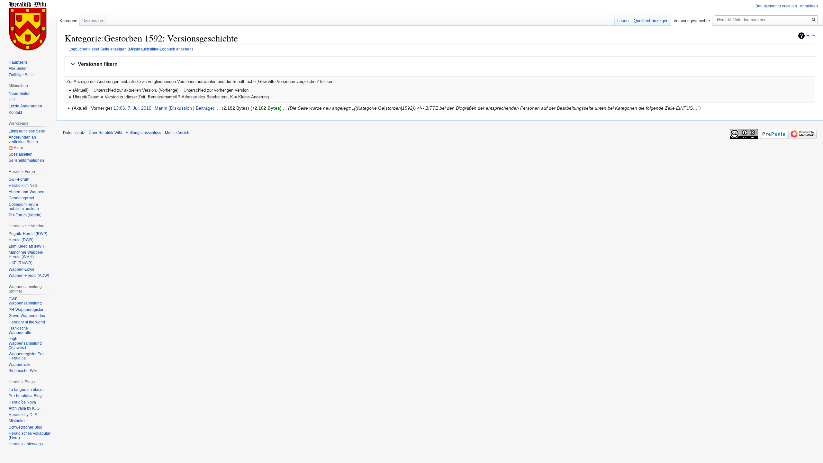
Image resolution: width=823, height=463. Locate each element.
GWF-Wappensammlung (25, 301)
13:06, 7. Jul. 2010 (132, 108)
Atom (18, 148)
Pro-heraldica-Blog (25, 396)
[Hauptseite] (28, 25)
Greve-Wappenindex (27, 315)
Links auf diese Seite (27, 131)
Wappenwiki (19, 364)
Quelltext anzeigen (651, 20)
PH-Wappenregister (26, 309)
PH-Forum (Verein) (25, 215)
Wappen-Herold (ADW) (29, 275)
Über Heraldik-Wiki (105, 133)
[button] (440, 64)
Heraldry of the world (27, 322)
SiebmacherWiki (23, 370)
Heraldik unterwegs (26, 444)
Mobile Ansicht (177, 133)
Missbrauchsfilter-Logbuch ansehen (160, 49)
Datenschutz (74, 133)
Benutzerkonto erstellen (776, 6)
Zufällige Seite (21, 75)
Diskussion (181, 108)
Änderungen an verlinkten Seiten (23, 139)
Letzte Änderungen (25, 106)
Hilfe (810, 35)
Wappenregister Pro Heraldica (26, 356)
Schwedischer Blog (25, 427)
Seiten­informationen (26, 160)
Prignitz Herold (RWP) (28, 234)
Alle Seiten (18, 68)
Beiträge (204, 108)
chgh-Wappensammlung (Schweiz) (25, 343)
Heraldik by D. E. (23, 415)
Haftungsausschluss (143, 133)
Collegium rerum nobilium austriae (24, 206)
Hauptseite (18, 62)
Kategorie (68, 20)
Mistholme (18, 421)
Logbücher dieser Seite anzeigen (97, 49)
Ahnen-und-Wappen (26, 192)
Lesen (623, 20)
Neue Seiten (20, 93)
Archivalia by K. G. (25, 408)
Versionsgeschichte (692, 20)
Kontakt (15, 112)
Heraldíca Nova (22, 402)
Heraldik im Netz (23, 185)
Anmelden (809, 6)
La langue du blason (27, 389)
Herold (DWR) (21, 240)
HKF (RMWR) (20, 263)
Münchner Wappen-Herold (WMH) (26, 254)
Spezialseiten (20, 154)
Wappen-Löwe (21, 269)
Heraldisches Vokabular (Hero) (29, 435)
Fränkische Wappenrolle (20, 330)
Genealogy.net (21, 198)
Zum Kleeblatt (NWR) (27, 246)
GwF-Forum (19, 179)
